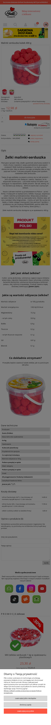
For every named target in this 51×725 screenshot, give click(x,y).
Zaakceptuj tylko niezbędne (25, 698)
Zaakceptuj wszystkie (25, 711)
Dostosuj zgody (25, 705)
